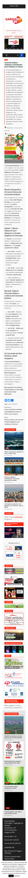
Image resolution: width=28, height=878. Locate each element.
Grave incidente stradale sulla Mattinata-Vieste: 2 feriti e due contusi (13, 410)
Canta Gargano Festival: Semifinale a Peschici (14, 776)
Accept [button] (11, 875)
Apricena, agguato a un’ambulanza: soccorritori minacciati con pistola (14, 466)
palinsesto (19, 517)
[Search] (17, 55)
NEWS (6, 59)
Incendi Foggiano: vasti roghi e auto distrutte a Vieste (14, 801)
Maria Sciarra (10, 128)
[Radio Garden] (18, 548)
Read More (17, 875)
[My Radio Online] (18, 555)
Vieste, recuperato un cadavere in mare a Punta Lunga (14, 441)
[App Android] (9, 548)
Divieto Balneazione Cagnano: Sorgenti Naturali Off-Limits (14, 750)
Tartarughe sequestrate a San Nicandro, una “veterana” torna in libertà (14, 493)
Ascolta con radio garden (22, 55)
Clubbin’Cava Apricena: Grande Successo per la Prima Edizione (14, 725)
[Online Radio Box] (9, 555)
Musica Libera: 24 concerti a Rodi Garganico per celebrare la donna (13, 421)
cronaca (7, 732)
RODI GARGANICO (12, 404)
